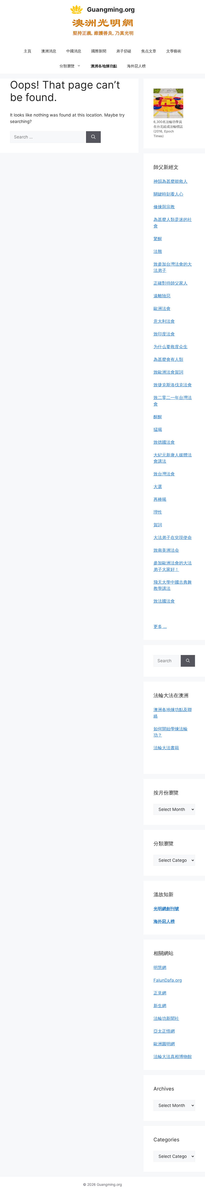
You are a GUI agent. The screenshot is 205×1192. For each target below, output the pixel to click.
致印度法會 (164, 333)
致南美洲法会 (166, 550)
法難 (158, 251)
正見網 (160, 992)
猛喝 (158, 429)
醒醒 (158, 416)
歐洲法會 (162, 308)
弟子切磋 (123, 51)
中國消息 (73, 51)
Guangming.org (111, 9)
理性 (158, 512)
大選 (158, 486)
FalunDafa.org (168, 980)
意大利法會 (164, 321)
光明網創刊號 (166, 908)
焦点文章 (148, 51)
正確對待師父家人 (171, 283)
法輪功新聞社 (166, 1018)
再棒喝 (160, 499)
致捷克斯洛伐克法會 (173, 384)
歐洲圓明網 (164, 1043)
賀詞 (158, 524)
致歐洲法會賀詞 (168, 372)
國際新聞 (98, 51)
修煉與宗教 (164, 206)
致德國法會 (164, 442)
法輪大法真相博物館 (173, 1056)
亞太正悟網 (164, 1031)
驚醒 (158, 238)
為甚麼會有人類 (168, 359)
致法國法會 (164, 601)
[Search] (93, 137)
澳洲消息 (48, 51)
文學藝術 (173, 51)
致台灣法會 (164, 473)
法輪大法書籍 (166, 747)
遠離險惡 (162, 295)
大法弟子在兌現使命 (173, 537)
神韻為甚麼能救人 (171, 181)
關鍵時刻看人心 (168, 194)
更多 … (160, 626)
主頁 (27, 51)
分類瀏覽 (67, 66)
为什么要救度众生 (171, 346)
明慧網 (160, 967)
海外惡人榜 (136, 66)
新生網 (160, 1005)
